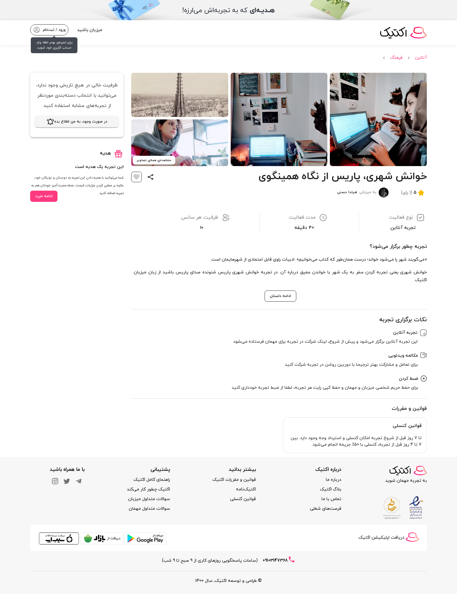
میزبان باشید (89, 30)
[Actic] (408, 470)
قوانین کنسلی (243, 499)
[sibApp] (59, 544)
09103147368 (275, 561)
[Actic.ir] (412, 534)
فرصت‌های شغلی (325, 509)
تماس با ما (331, 499)
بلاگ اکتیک (330, 489)
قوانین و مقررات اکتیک (234, 480)
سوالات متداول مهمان (149, 509)
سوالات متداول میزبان (149, 499)
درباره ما (333, 480)
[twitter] (67, 480)
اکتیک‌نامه (246, 489)
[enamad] (415, 504)
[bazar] (102, 544)
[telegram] (78, 480)
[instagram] (55, 480)
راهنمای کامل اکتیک (151, 480)
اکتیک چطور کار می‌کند (148, 489)
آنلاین (421, 58)
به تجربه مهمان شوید (406, 481)
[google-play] (145, 544)
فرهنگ (396, 58)
